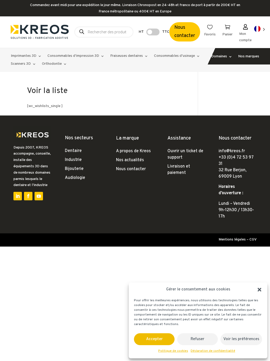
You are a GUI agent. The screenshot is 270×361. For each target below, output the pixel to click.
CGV (253, 239)
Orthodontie (52, 64)
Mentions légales (232, 239)
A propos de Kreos (133, 151)
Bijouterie (74, 169)
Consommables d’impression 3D (73, 56)
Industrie (73, 160)
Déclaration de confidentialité (213, 351)
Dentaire (73, 151)
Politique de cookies (173, 351)
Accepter (154, 339)
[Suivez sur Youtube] (39, 196)
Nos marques (248, 57)
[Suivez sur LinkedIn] (17, 196)
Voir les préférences (241, 339)
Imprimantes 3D (23, 56)
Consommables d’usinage (174, 56)
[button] (259, 289)
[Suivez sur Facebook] (28, 196)
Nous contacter (184, 32)
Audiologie (75, 178)
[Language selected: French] (260, 29)
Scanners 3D (21, 64)
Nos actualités (130, 160)
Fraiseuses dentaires (126, 56)
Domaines (219, 57)
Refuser (197, 339)
